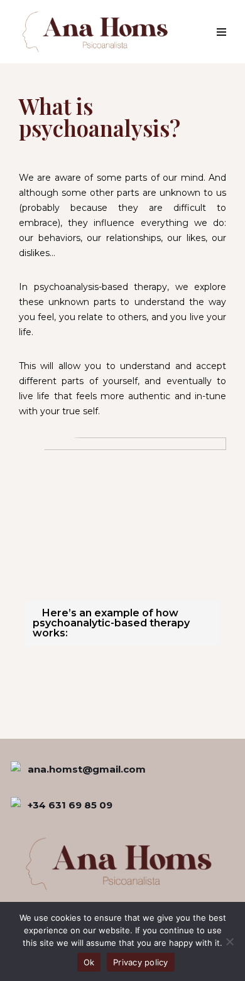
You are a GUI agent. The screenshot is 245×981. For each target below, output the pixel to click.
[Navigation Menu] (221, 32)
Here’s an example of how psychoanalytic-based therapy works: (111, 623)
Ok (89, 962)
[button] (122, 623)
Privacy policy (140, 962)
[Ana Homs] (98, 32)
